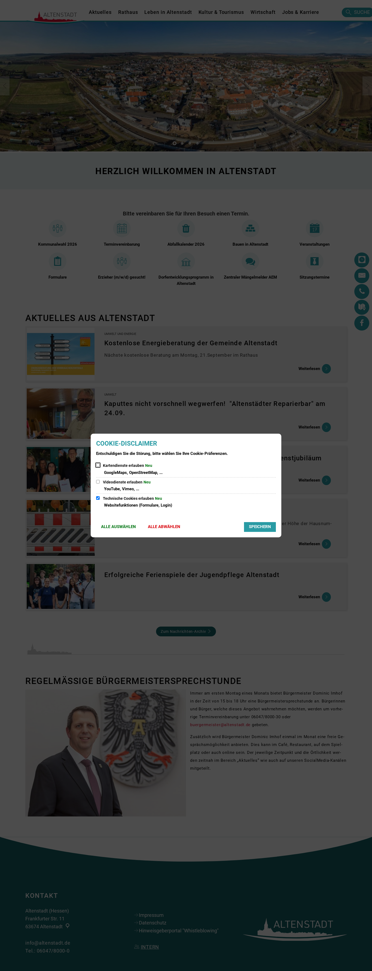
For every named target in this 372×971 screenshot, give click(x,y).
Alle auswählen (118, 526)
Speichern (260, 526)
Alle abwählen (164, 526)
